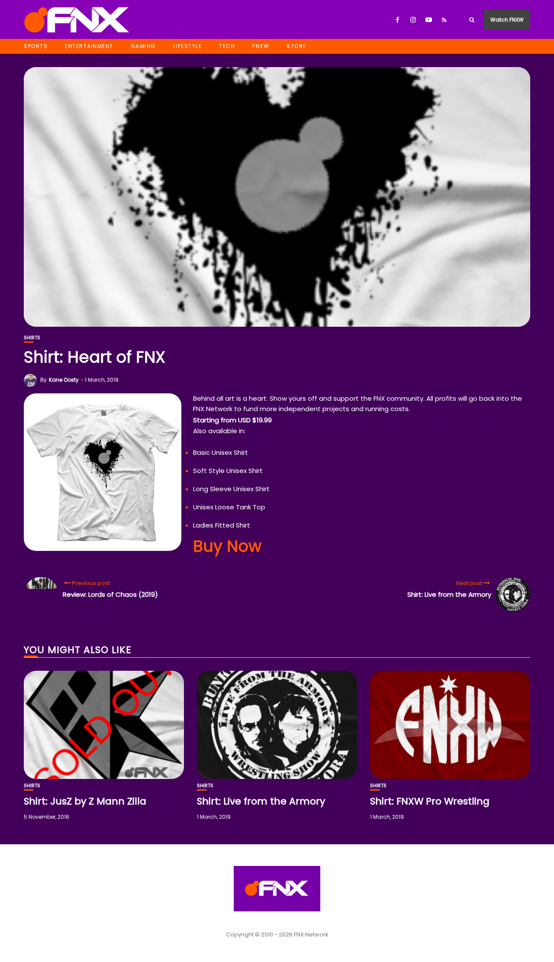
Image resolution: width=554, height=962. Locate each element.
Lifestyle (187, 46)
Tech (227, 46)
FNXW (260, 46)
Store (296, 46)
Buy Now (227, 546)
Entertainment (89, 46)
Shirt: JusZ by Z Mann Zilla (85, 801)
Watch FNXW (507, 19)
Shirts (32, 337)
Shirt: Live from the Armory (261, 801)
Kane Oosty (64, 379)
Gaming (143, 46)
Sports (36, 46)
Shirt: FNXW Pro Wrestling (430, 801)
